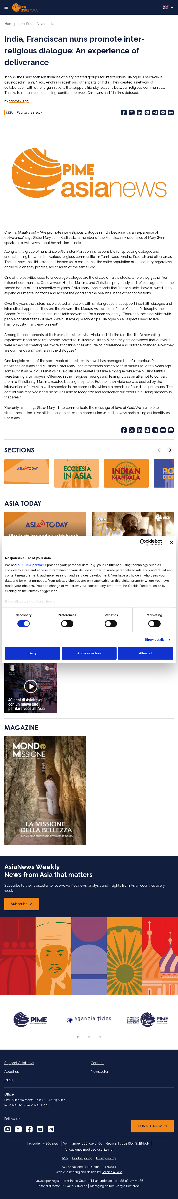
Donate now (150, 1126)
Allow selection (89, 653)
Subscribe (25, 905)
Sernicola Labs (112, 1172)
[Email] (163, 112)
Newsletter (99, 1072)
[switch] (67, 623)
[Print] (171, 112)
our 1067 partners (32, 565)
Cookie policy (82, 1158)
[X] (18, 1129)
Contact (97, 1063)
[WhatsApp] (147, 112)
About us (11, 1072)
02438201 (16, 1105)
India (50, 24)
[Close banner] (171, 542)
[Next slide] (170, 450)
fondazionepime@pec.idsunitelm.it (89, 1149)
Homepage (13, 24)
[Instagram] (7, 1129)
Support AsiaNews (19, 1063)
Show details (155, 639)
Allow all (145, 653)
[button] (77, 1037)
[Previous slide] (158, 450)
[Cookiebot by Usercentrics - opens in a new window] (143, 542)
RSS (65, 1158)
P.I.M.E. (9, 1080)
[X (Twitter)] (132, 112)
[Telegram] (155, 112)
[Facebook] (124, 112)
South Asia (34, 24)
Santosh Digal (19, 101)
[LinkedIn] (139, 112)
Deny (32, 653)
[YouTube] (40, 1129)
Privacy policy (106, 1158)
